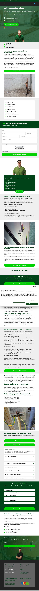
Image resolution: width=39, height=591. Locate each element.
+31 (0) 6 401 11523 (9, 566)
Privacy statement (23, 573)
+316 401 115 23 (19, 191)
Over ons (21, 568)
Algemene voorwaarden (24, 572)
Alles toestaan (31, 303)
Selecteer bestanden (19, 148)
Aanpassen (19, 303)
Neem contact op (19, 546)
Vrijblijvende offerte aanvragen (11, 24)
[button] (10, 28)
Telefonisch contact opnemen (19, 440)
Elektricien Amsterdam (11, 578)
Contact (21, 566)
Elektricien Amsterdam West (10, 584)
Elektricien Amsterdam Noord (10, 580)
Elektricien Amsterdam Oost (10, 581)
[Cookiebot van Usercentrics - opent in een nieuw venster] (33, 286)
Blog (21, 570)
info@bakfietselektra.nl (11, 568)
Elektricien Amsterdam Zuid (10, 583)
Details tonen (33, 300)
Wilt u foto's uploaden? (6, 144)
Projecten (22, 569)
